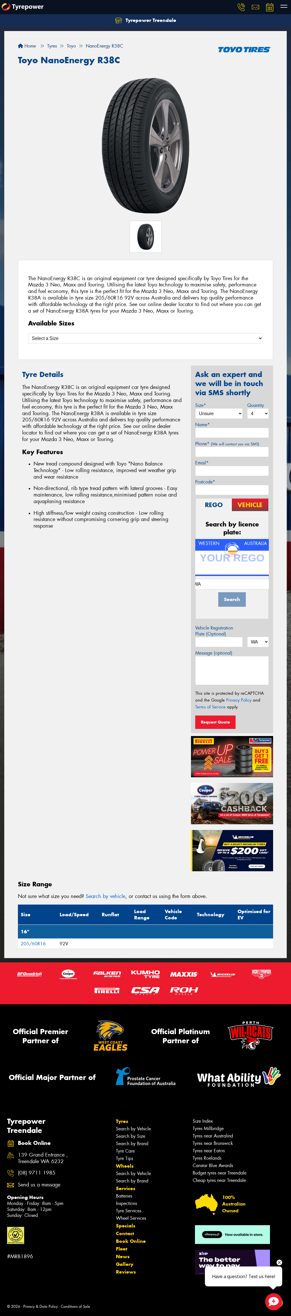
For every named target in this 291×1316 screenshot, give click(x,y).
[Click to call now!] (241, 7)
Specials (125, 1226)
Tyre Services (128, 1211)
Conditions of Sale (75, 1306)
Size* (200, 405)
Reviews (126, 1272)
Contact (125, 1233)
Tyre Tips (124, 1158)
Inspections (126, 1203)
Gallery (124, 1264)
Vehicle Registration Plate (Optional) (214, 631)
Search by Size (130, 1136)
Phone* (227, 444)
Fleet (121, 1249)
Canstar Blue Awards (213, 1166)
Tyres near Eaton (209, 1151)
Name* (202, 425)
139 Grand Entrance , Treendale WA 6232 (43, 1158)
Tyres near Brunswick (213, 1143)
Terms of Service (210, 707)
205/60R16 (33, 944)
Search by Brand (132, 1144)
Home (29, 46)
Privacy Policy (238, 700)
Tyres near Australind (213, 1136)
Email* (202, 463)
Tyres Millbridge (208, 1128)
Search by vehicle (105, 896)
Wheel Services (131, 1218)
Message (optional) (213, 653)
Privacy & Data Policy (40, 1306)
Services (125, 1188)
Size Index (203, 1121)
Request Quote (215, 722)
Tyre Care (125, 1151)
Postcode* (205, 482)
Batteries (124, 1196)
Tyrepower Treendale (150, 20)
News (123, 1256)
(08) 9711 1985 (36, 1173)
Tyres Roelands (207, 1158)
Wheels (125, 1166)
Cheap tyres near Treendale (219, 1180)
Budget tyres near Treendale (219, 1173)
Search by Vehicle (133, 1129)
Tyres (122, 1121)
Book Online (131, 1241)
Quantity (255, 405)
